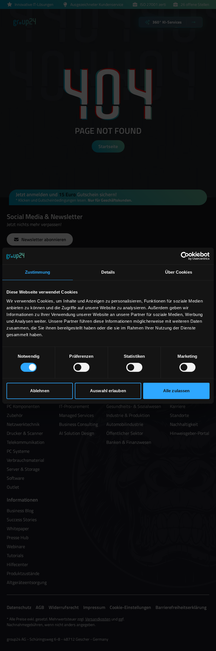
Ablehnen (39, 390)
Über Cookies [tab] (178, 272)
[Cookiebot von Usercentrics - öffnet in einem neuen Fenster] (185, 256)
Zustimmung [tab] (37, 272)
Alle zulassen (176, 390)
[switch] (81, 367)
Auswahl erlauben (108, 390)
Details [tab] (108, 272)
